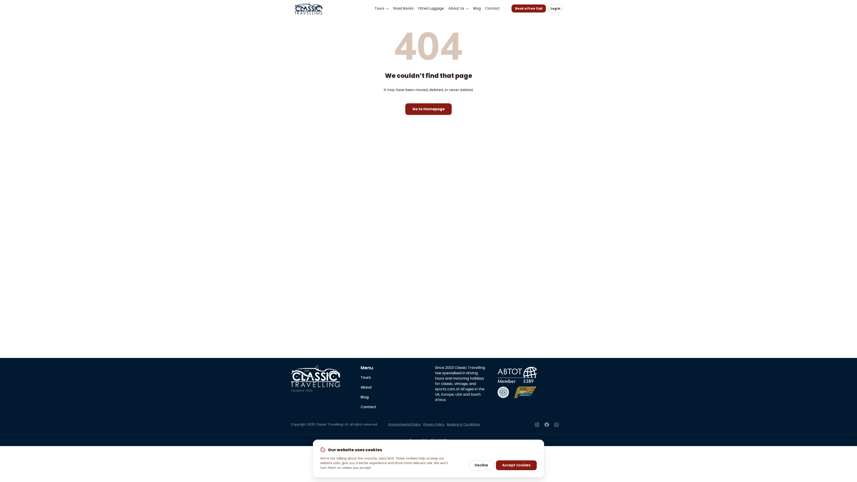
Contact (492, 8)
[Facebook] (547, 424)
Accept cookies (516, 465)
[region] (428, 459)
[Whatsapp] (556, 424)
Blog (477, 8)
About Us (456, 8)
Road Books (403, 8)
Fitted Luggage (431, 8)
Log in (555, 8)
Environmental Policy (404, 424)
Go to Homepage (428, 109)
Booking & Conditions (463, 424)
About (366, 387)
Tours (379, 8)
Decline (481, 465)
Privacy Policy (433, 424)
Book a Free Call (528, 8)
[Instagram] (537, 424)
